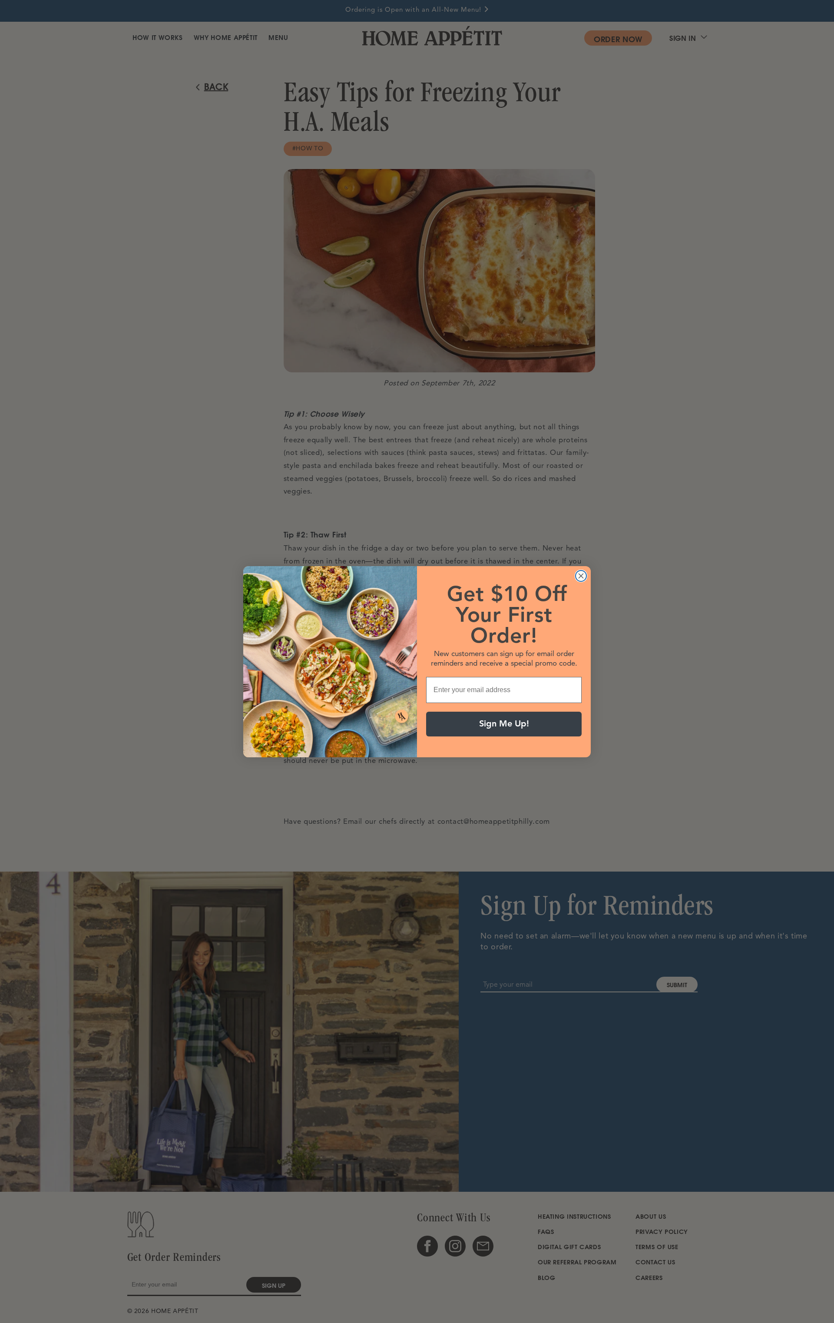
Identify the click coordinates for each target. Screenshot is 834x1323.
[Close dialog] (581, 575)
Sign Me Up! (504, 723)
